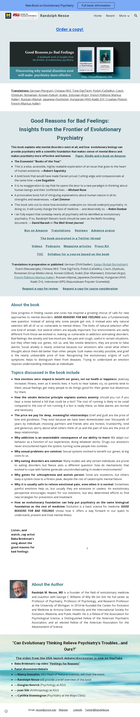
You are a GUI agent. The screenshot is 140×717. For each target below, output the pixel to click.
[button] (136, 16)
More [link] (122, 16)
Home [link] (98, 16)
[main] (70, 29)
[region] (70, 5)
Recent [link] (110, 16)
